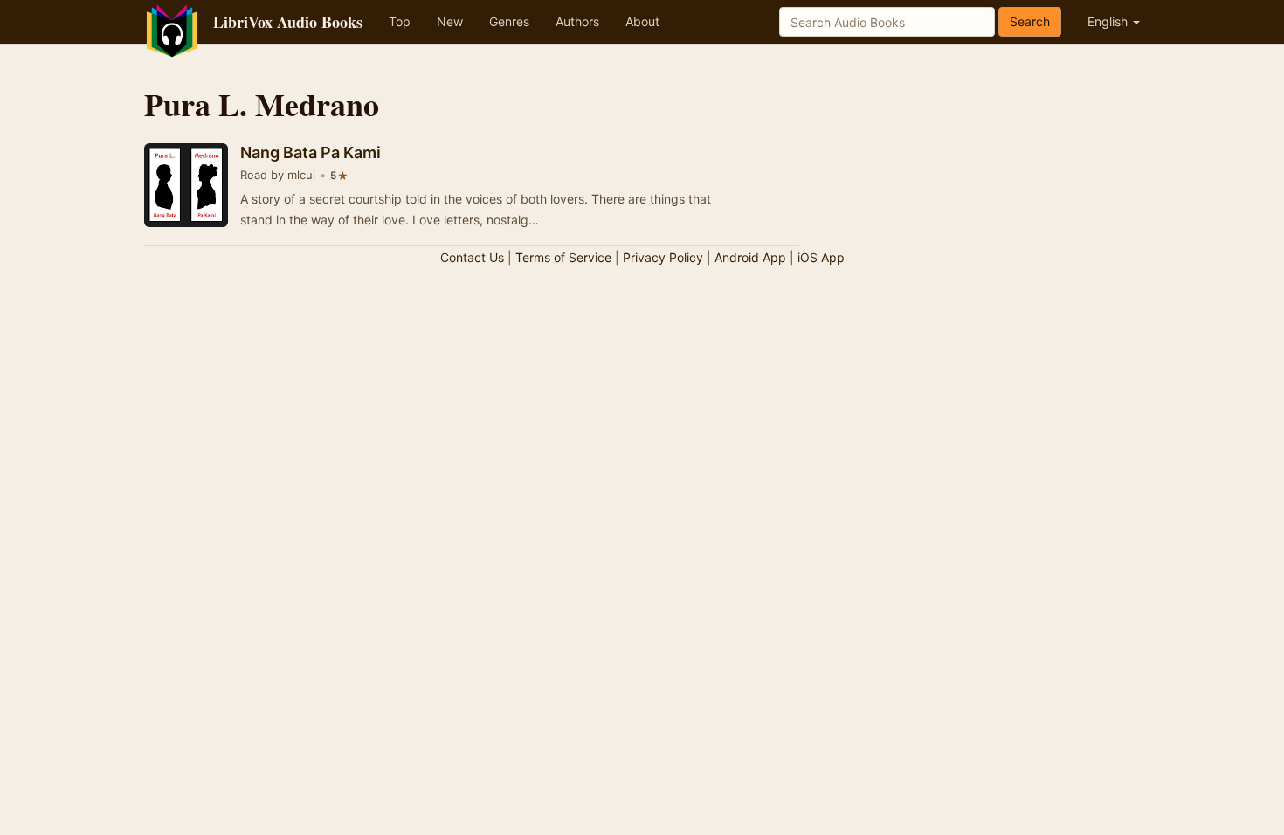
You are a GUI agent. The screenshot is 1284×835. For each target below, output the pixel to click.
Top (400, 21)
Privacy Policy (663, 257)
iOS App (821, 257)
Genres (509, 21)
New (450, 21)
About (642, 21)
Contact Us (472, 257)
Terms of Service (563, 257)
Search (1030, 21)
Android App (750, 257)
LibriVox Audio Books (287, 21)
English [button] (1109, 21)
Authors (577, 21)
